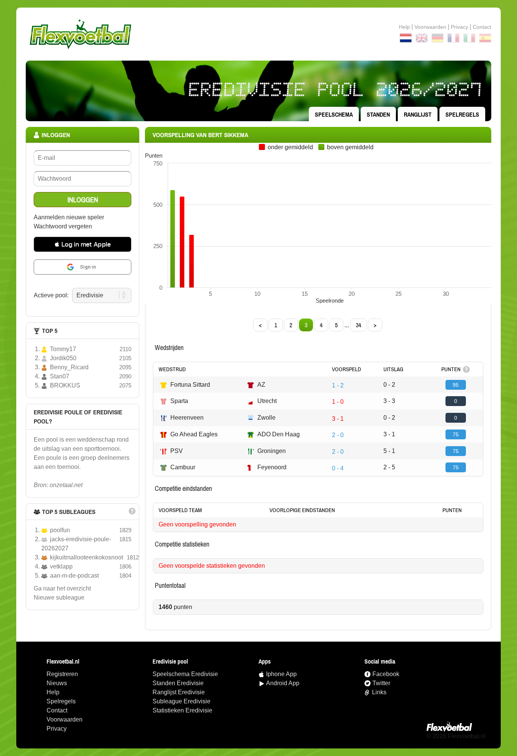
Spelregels (462, 114)
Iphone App (281, 674)
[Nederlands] (406, 39)
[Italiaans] (469, 39)
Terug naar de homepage (258, 34)
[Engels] (422, 39)
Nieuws (57, 683)
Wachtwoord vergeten (63, 226)
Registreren (62, 674)
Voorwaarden (430, 27)
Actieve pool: (51, 295)
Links (379, 692)
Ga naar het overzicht (62, 588)
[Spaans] (485, 39)
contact (482, 27)
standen (378, 114)
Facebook (385, 674)
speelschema (334, 114)
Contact (57, 710)
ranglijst (417, 114)
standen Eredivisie (178, 683)
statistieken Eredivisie (182, 710)
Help (404, 27)
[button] (82, 244)
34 (358, 325)
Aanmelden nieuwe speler (69, 217)
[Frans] (453, 39)
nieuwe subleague (59, 597)
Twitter (381, 683)
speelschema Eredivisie (185, 674)
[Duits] (437, 39)
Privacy (459, 27)
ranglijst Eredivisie (179, 692)
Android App (282, 683)
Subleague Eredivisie (181, 701)
